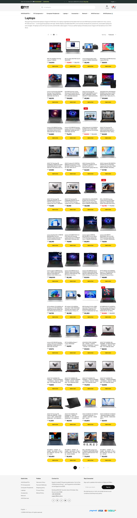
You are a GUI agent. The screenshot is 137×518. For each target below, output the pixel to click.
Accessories (24, 493)
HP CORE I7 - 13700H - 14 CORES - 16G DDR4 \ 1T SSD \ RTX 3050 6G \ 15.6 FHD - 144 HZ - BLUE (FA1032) (72, 452)
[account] (107, 6)
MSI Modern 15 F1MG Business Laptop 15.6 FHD (108, 59)
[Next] (88, 467)
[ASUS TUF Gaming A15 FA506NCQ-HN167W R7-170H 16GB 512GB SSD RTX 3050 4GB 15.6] (55, 152)
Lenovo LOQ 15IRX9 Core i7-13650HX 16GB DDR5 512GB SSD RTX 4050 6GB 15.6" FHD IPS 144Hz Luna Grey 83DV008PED (72, 273)
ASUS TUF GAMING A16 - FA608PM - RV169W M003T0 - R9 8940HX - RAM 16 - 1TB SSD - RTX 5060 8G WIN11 (107, 344)
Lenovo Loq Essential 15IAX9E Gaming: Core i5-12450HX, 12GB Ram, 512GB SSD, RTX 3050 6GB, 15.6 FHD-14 (54, 94)
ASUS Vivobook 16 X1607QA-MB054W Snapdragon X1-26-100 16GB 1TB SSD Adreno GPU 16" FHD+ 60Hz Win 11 (73, 165)
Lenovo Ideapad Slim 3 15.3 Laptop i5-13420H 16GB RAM (89, 59)
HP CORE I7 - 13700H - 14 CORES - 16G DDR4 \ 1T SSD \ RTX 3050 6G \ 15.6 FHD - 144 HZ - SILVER (108, 452)
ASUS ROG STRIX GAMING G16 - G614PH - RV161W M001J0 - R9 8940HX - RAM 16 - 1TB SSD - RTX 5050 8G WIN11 (90, 344)
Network (23, 495)
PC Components (25, 485)
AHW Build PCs (25, 482)
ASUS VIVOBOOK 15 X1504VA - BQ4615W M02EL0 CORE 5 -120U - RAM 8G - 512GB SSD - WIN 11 (108, 416)
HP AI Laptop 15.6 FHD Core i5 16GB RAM (72, 59)
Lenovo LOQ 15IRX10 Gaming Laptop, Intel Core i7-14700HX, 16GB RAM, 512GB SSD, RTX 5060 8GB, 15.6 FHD (73, 129)
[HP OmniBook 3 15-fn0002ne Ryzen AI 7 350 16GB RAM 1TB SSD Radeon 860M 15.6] (108, 259)
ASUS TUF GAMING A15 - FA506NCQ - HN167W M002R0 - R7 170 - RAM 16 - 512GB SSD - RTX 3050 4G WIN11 (72, 416)
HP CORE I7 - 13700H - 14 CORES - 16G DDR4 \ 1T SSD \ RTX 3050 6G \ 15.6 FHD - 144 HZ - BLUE (55, 452)
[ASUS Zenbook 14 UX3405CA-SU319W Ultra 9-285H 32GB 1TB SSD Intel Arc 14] (90, 116)
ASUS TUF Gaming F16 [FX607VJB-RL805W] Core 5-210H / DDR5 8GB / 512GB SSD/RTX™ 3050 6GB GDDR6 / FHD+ (90, 94)
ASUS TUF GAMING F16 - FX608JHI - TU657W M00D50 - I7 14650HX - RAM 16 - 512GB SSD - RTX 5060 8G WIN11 (55, 380)
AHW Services (25, 498)
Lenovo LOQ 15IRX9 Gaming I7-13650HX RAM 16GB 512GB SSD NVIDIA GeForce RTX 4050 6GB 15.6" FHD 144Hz (54, 129)
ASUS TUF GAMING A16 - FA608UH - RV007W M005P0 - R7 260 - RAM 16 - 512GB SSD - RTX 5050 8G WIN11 (72, 380)
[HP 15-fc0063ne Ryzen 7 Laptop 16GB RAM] (73, 331)
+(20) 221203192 (56, 494)
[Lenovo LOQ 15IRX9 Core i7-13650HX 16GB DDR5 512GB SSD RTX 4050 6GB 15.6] (73, 259)
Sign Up (108, 487)
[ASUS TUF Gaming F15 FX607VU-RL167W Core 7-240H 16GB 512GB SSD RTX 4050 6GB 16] (108, 116)
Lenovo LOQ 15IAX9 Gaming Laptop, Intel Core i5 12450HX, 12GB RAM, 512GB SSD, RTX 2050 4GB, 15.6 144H (55, 344)
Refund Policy (40, 493)
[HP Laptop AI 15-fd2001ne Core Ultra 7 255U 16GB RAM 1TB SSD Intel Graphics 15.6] (73, 295)
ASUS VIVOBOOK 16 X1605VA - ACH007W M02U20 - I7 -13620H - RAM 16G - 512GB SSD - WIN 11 (90, 416)
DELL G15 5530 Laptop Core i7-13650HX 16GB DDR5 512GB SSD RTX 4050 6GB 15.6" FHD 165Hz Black (90, 452)
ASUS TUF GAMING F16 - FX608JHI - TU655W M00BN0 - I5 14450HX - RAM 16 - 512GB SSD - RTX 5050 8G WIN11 (108, 380)
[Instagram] (57, 500)
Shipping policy (40, 487)
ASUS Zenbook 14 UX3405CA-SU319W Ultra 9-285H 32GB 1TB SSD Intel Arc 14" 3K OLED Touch (90, 129)
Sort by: (104, 34)
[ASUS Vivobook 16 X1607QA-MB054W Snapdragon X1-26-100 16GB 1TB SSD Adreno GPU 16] (73, 152)
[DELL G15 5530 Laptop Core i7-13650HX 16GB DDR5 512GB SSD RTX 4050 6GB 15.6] (90, 439)
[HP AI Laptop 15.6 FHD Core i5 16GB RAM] (73, 47)
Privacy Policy (40, 490)
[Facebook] (53, 500)
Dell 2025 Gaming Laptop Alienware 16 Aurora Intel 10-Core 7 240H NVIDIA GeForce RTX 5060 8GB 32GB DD (72, 94)
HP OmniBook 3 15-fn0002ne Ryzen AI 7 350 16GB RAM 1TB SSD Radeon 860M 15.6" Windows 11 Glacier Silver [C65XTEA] (107, 273)
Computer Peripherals (27, 487)
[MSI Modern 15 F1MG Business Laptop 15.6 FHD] (108, 47)
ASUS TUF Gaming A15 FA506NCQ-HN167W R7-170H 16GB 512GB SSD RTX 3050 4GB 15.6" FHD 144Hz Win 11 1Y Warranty (55, 165)
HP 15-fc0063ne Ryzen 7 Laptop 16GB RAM (71, 343)
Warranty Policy (40, 482)
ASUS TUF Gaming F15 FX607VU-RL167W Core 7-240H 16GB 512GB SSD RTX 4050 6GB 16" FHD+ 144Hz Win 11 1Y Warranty (107, 129)
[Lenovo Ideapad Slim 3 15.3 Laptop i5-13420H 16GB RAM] (90, 47)
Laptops (23, 490)
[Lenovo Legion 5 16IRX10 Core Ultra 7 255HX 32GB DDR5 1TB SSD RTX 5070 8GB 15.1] (55, 259)
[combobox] (67, 7)
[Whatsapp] (69, 500)
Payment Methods (41, 485)
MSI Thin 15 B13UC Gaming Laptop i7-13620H (54, 59)
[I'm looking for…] (42, 7)
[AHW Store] (25, 7)
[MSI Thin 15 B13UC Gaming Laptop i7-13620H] (55, 47)
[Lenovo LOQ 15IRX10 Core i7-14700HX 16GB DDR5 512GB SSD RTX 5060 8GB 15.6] (90, 259)
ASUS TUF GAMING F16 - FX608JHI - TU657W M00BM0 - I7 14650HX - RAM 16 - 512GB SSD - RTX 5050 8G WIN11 (90, 380)
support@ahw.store (57, 496)
